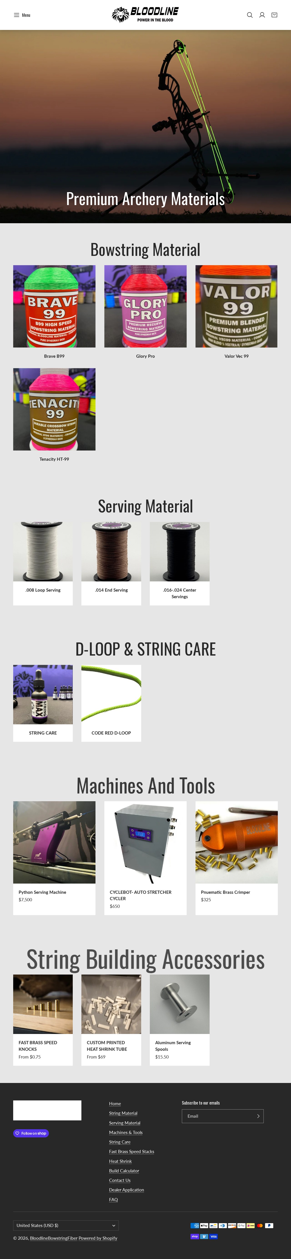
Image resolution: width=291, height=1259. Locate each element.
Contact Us (119, 1180)
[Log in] (262, 15)
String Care (119, 1141)
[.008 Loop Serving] (43, 563)
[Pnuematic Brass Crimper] (237, 858)
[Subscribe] (258, 1116)
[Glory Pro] (145, 312)
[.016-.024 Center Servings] (179, 563)
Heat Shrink (120, 1161)
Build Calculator (124, 1170)
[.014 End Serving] (111, 563)
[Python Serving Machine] (54, 858)
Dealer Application (126, 1189)
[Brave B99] (54, 312)
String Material (123, 1113)
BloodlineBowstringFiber (54, 1238)
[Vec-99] (237, 312)
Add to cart (54, 873)
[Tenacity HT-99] (54, 415)
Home (115, 1103)
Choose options (43, 1023)
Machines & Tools (126, 1132)
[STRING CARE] (43, 703)
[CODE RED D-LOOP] (111, 703)
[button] (23, 15)
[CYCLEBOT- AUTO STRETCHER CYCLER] (145, 858)
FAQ (113, 1199)
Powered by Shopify (98, 1238)
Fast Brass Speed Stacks (131, 1151)
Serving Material (124, 1122)
